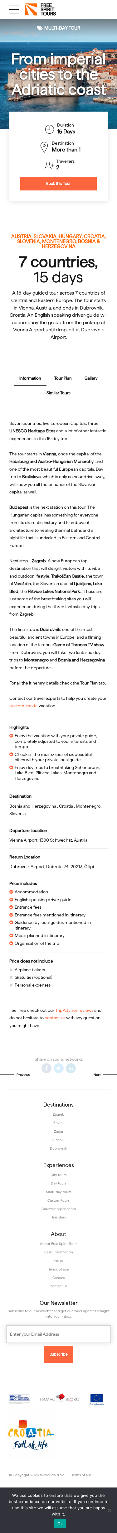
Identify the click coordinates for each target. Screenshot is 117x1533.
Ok (60, 1523)
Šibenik (58, 1140)
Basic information (58, 1252)
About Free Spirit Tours (58, 1244)
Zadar (58, 1131)
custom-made (23, 705)
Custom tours (58, 1200)
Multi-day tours (58, 1192)
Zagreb (58, 1114)
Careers (58, 1278)
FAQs (58, 1261)
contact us (55, 1017)
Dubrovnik (58, 1148)
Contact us (58, 1286)
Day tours (58, 1183)
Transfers (58, 1217)
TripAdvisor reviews (74, 1010)
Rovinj (58, 1123)
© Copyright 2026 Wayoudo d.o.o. (37, 1475)
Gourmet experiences (58, 1209)
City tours (58, 1175)
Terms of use (58, 1269)
